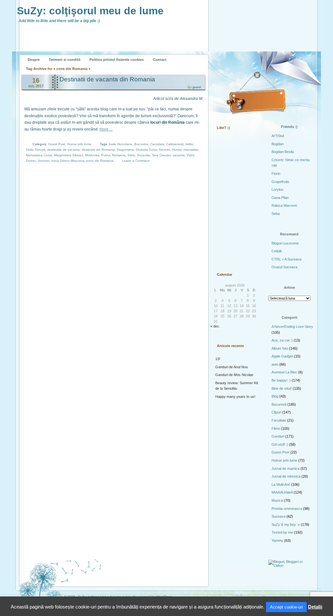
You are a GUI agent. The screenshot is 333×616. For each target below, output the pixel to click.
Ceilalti (277, 251)
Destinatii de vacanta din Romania (107, 79)
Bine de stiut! (282, 388)
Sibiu (131, 155)
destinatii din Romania (98, 149)
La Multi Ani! (281, 484)
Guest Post (56, 144)
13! (217, 359)
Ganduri (278, 436)
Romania (119, 155)
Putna (105, 155)
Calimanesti (174, 144)
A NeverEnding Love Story (292, 327)
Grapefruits (280, 182)
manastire (190, 149)
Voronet (43, 160)
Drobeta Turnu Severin (153, 149)
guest (197, 87)
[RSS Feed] (224, 54)
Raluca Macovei (284, 205)
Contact (159, 60)
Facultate (279, 420)
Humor (176, 149)
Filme (276, 428)
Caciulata (157, 144)
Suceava (279, 516)
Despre (34, 60)
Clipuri (276, 412)
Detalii (315, 606)
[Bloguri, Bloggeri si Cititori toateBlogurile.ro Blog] (290, 565)
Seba (276, 214)
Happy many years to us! (235, 397)
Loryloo (277, 189)
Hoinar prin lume (79, 144)
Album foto (280, 348)
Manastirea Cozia (39, 155)
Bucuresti (279, 404)
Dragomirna (125, 149)
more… (106, 129)
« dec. (215, 326)
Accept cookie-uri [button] (286, 607)
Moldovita (92, 155)
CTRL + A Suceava (286, 259)
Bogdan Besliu (283, 152)
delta (189, 144)
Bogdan (278, 144)
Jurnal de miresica (286, 476)
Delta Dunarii (35, 149)
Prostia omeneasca (287, 509)
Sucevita (143, 155)
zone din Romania (99, 160)
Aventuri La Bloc (284, 372)
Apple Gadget (282, 356)
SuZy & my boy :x (286, 524)
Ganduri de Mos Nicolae (234, 375)
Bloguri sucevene (285, 243)
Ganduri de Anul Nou (231, 367)
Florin (276, 173)
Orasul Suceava (284, 267)
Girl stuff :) (280, 444)
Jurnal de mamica (286, 468)
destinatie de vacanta (63, 149)
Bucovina (141, 144)
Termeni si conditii (64, 60)
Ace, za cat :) (282, 340)
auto (275, 364)
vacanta (179, 155)
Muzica (277, 500)
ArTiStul (278, 136)
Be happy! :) (281, 380)
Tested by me (282, 532)
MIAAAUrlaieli (282, 492)
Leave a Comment (136, 160)
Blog (275, 396)
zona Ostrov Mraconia (67, 160)
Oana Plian (280, 198)
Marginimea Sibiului (68, 155)
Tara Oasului (161, 155)
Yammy (277, 540)
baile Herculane (120, 144)
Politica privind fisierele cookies (116, 60)
